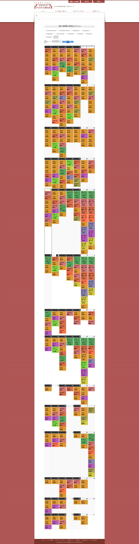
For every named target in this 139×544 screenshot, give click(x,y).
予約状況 (77, 540)
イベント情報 (50, 540)
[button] (51, 30)
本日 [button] (68, 42)
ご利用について (70, 540)
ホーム (43, 540)
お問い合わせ (84, 540)
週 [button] (47, 41)
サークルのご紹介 (93, 540)
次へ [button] (71, 41)
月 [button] (45, 41)
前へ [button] (65, 41)
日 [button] (50, 41)
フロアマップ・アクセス (60, 540)
